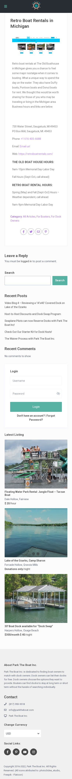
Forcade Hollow (13, 564)
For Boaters (43, 216)
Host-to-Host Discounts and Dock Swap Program (33, 314)
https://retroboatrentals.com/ (35, 153)
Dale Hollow (11, 499)
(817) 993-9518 (17, 704)
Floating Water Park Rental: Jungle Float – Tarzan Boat (35, 493)
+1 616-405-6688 (31, 138)
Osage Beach (31, 630)
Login (36, 407)
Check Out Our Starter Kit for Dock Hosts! (28, 331)
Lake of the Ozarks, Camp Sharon (25, 560)
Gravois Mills (30, 564)
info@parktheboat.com (21, 710)
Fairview (24, 499)
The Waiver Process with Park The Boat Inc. (30, 338)
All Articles (29, 216)
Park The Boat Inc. (18, 715)
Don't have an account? (31, 415)
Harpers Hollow (13, 630)
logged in (26, 261)
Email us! (25, 146)
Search (9, 272)
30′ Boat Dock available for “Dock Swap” (29, 626)
